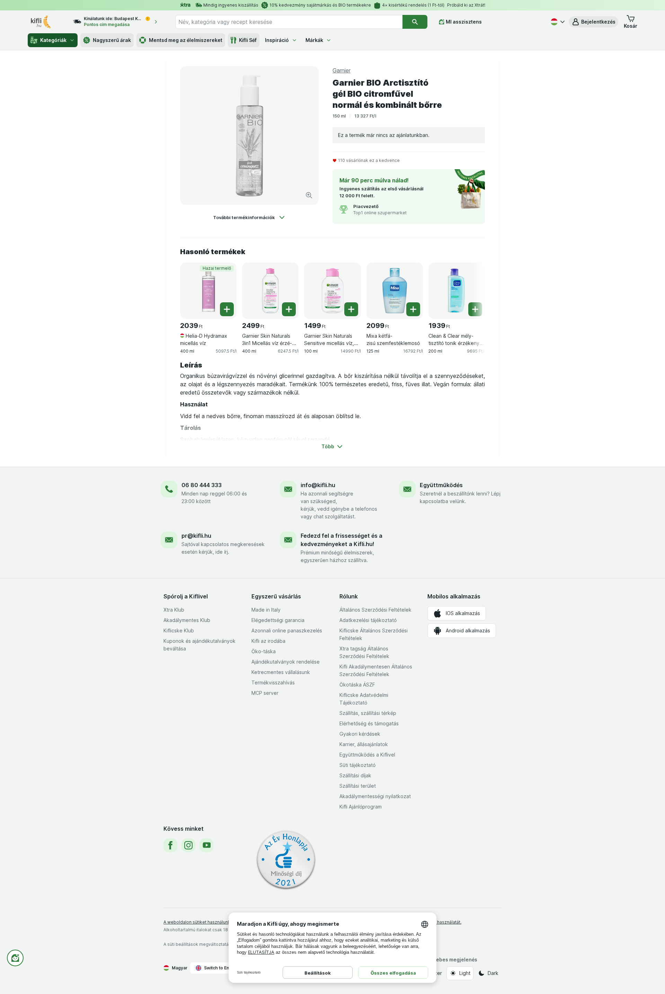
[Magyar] (557, 22)
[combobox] (288, 22)
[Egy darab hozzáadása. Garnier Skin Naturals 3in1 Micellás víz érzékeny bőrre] (289, 309)
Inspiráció (277, 40)
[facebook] (170, 845)
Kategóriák (53, 40)
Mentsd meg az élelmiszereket (185, 40)
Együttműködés (441, 485)
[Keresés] (414, 22)
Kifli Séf (248, 40)
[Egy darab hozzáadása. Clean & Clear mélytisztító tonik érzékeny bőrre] (475, 309)
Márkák (314, 40)
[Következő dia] (471, 288)
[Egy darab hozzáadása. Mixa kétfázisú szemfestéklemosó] (413, 309)
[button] (593, 21)
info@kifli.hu (318, 485)
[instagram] (188, 845)
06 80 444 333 (201, 485)
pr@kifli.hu (196, 535)
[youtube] (206, 845)
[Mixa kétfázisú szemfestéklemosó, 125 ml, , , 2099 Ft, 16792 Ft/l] (394, 290)
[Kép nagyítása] (308, 195)
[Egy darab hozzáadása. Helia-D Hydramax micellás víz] (227, 309)
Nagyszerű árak (112, 40)
